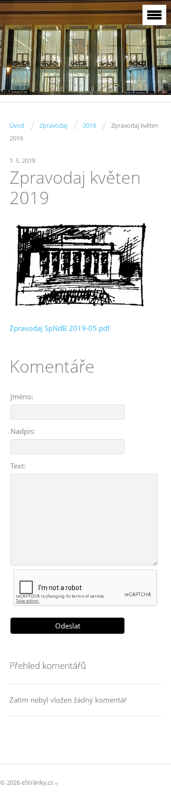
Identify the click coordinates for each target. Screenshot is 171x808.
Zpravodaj (53, 125)
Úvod (17, 125)
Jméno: (21, 396)
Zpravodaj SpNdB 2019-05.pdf (60, 328)
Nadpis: (22, 431)
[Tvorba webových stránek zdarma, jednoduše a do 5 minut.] (56, 783)
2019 (89, 125)
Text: (18, 465)
